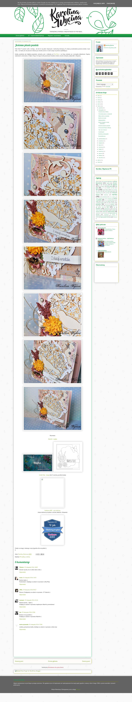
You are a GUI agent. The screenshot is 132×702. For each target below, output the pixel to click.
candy (108, 183)
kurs (101, 201)
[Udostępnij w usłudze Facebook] (42, 554)
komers (106, 200)
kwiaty (105, 201)
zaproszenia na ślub (105, 217)
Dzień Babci (105, 189)
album (97, 181)
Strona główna (20, 35)
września (101, 141)
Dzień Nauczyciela (108, 191)
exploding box (99, 192)
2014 (98, 162)
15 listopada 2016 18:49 (31, 567)
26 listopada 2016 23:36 (35, 624)
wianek (114, 208)
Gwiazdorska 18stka (103, 111)
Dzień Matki (100, 191)
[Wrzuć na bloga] (38, 554)
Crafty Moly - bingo (44, 475)
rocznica (102, 205)
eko (114, 191)
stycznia (101, 157)
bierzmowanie (104, 181)
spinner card (101, 207)
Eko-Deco (56, 54)
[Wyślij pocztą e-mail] (36, 554)
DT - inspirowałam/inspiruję (36, 35)
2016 (98, 106)
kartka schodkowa (99, 198)
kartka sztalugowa (108, 198)
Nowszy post (19, 661)
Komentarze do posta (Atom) (55, 667)
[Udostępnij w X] (40, 554)
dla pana (109, 186)
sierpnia (101, 143)
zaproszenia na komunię (102, 215)
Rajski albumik (108, 252)
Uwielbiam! (101, 132)
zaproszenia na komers (109, 214)
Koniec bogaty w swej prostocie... (104, 123)
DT (20, 557)
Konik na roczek (102, 118)
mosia (20, 577)
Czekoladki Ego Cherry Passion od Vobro (110, 229)
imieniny (106, 194)
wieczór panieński (99, 210)
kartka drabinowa (103, 197)
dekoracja (105, 184)
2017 (98, 104)
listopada (101, 110)
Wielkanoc (106, 210)
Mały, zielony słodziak (104, 116)
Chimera (21, 567)
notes (108, 202)
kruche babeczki (102, 227)
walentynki (107, 208)
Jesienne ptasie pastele (104, 125)
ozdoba (113, 202)
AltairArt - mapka (52, 439)
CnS (99, 184)
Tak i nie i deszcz (103, 130)
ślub (107, 207)
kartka (23, 557)
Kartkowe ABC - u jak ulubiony (52, 510)
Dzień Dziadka (114, 189)
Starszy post (86, 661)
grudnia (101, 108)
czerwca (101, 147)
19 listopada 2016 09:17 (29, 590)
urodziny (27, 557)
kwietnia (101, 151)
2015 (98, 160)
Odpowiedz (22, 572)
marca (100, 153)
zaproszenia (111, 211)
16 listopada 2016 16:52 (29, 577)
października (102, 138)
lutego (100, 155)
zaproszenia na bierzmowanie (101, 213)
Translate (107, 86)
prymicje (106, 204)
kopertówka (112, 200)
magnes (115, 201)
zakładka (104, 211)
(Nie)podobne (102, 120)
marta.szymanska (23, 624)
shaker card (114, 205)
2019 (98, 99)
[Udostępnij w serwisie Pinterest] (43, 554)
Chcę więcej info (99, 3)
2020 (98, 97)
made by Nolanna (102, 250)
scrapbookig (107, 205)
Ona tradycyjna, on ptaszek (105, 114)
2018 (98, 102)
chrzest (115, 183)
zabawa (98, 211)
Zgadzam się (111, 3)
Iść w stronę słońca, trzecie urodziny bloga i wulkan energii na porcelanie (110, 243)
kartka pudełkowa (112, 197)
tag (114, 207)
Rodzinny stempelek (103, 134)
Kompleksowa (102, 136)
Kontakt (67, 35)
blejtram (111, 181)
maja (100, 149)
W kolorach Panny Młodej (105, 127)
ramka (97, 205)
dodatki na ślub (110, 187)
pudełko (112, 204)
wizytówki (113, 210)
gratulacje (108, 192)
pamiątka (98, 204)
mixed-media (100, 202)
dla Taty (103, 187)
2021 (98, 95)
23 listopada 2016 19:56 (28, 612)
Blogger (78, 689)
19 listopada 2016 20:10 (31, 600)
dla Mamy (101, 186)
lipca (100, 145)
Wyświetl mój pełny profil (110, 47)
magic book (110, 201)
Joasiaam (21, 600)
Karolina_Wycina (110, 45)
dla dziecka (113, 184)
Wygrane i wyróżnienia (54, 35)
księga (97, 201)
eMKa (20, 590)
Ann (20, 612)
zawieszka (115, 217)
